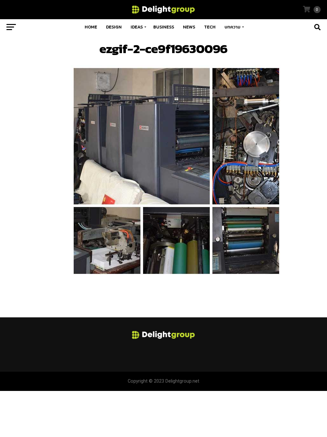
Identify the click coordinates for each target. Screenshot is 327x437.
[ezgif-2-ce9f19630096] (176, 275)
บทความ (232, 27)
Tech (210, 27)
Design (114, 27)
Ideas (137, 27)
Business (163, 27)
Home (91, 27)
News (189, 27)
